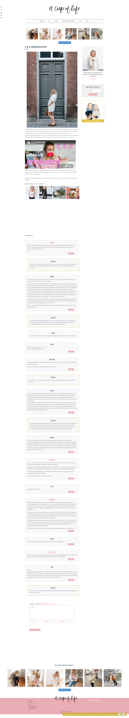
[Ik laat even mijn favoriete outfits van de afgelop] (71, 34)
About (30, 700)
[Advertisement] (52, 216)
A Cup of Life (64, 9)
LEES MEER (92, 79)
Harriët (52, 460)
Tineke (52, 242)
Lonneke (52, 500)
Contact (31, 702)
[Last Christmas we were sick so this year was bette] (58, 34)
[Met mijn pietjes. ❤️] (84, 34)
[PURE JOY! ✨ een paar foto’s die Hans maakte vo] (32, 34)
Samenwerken (32, 708)
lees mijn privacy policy (112, 714)
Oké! (121, 714)
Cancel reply (53, 604)
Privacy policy (32, 706)
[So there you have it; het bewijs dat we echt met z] (96, 34)
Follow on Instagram (65, 42)
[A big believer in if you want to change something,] (45, 34)
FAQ (30, 704)
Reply (71, 253)
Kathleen (52, 552)
